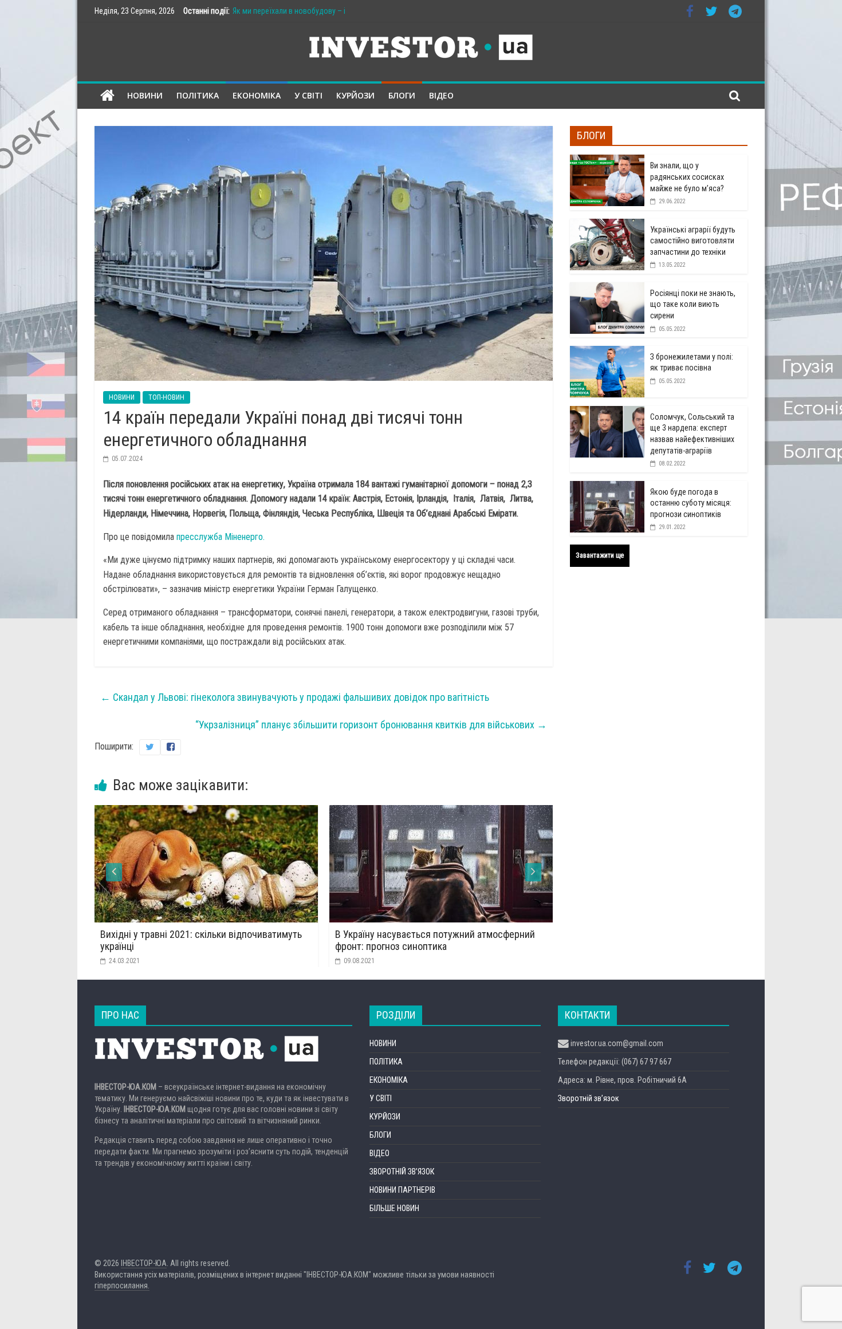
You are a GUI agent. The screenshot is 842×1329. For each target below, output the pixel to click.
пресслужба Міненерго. (220, 536)
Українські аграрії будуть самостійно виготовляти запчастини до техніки (692, 241)
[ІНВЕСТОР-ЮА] (107, 96)
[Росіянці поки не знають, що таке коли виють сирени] (607, 288)
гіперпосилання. (122, 1285)
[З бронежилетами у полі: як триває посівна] (607, 352)
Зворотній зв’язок (588, 1098)
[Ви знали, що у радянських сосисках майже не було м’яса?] (607, 160)
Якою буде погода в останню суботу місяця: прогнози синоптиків (690, 503)
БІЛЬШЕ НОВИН (394, 1208)
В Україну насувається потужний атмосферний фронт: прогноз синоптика (264, 940)
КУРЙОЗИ (355, 95)
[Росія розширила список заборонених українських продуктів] (505, 812)
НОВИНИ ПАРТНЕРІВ (402, 1189)
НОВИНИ (145, 95)
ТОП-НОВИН (166, 397)
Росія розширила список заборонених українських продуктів (480, 940)
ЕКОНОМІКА (257, 95)
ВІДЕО (441, 95)
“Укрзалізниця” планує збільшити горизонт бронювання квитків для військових (371, 725)
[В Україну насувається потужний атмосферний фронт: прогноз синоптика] (270, 812)
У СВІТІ (308, 95)
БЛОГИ (401, 95)
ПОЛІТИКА (197, 95)
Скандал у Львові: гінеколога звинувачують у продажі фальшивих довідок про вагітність (294, 697)
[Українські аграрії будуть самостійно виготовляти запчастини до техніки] (607, 225)
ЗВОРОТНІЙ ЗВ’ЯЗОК (401, 1171)
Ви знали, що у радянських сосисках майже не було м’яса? (687, 176)
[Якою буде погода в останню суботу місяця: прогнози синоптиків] (607, 487)
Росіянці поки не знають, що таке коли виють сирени (692, 304)
